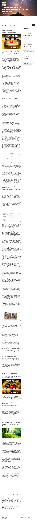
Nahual (29, 53)
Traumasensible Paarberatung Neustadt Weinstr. (16, 9)
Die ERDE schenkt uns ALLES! (27, 35)
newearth (25, 54)
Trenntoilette (26, 65)
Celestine (30, 42)
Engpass (25, 44)
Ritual (29, 56)
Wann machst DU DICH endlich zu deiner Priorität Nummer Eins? (11, 424)
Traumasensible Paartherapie (28, 63)
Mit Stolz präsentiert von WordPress (25, 517)
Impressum (17, 517)
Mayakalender (31, 51)
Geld (24, 46)
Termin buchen (7, 366)
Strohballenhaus (26, 61)
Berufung (29, 41)
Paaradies (25, 56)
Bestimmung (26, 42)
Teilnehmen (15, 356)
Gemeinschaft (28, 46)
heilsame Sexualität (27, 49)
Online (29, 54)
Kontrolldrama (26, 51)
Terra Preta (31, 61)
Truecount (30, 65)
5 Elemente (25, 41)
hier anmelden (12, 508)
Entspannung (29, 44)
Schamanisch (26, 58)
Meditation (25, 53)
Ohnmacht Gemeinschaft (9, 373)
